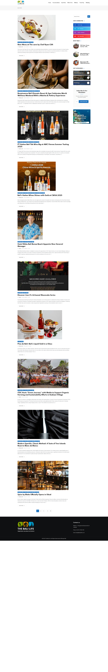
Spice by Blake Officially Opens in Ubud (34, 495)
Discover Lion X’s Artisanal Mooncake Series (36, 295)
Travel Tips (82, 2)
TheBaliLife (21, 148)
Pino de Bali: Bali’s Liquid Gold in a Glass (35, 344)
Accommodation (56, 2)
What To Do (70, 2)
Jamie (20, 248)
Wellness (76, 2)
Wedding (88, 2)
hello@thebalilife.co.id (80, 532)
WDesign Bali (63, 538)
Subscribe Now (83, 101)
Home (49, 2)
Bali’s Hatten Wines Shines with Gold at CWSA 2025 (40, 195)
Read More (21, 55)
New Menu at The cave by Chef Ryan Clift (35, 45)
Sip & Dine (63, 2)
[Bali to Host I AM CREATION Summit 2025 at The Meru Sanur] (76, 62)
